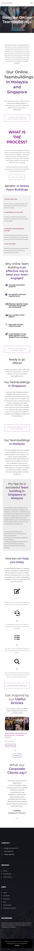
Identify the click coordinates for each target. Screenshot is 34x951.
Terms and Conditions (9, 908)
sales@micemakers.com (11, 848)
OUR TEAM (6, 895)
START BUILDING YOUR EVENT (17, 686)
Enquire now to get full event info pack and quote (17, 118)
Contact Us (6, 899)
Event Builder (7, 874)
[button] (6, 732)
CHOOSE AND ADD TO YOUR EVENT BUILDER (17, 428)
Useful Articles (7, 877)
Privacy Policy (7, 905)
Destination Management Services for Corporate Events (16, 735)
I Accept (17, 945)
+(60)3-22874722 (8, 851)
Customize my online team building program (17, 349)
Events (5, 871)
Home (5, 892)
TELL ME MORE (17, 177)
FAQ (4, 902)
